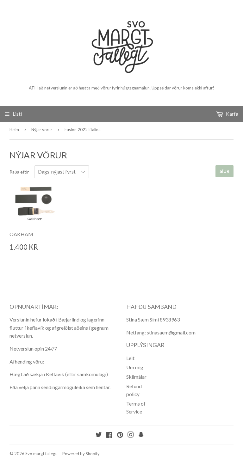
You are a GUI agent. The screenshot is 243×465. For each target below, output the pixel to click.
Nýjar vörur (41, 129)
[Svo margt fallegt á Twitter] (99, 435)
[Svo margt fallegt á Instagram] (131, 435)
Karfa (231, 114)
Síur (224, 171)
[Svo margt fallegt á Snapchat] (141, 435)
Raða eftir (19, 171)
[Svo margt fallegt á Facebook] (109, 435)
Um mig (134, 367)
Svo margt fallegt (41, 453)
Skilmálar (136, 377)
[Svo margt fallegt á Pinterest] (120, 435)
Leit (130, 358)
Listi (17, 114)
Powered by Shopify (81, 453)
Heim (14, 129)
